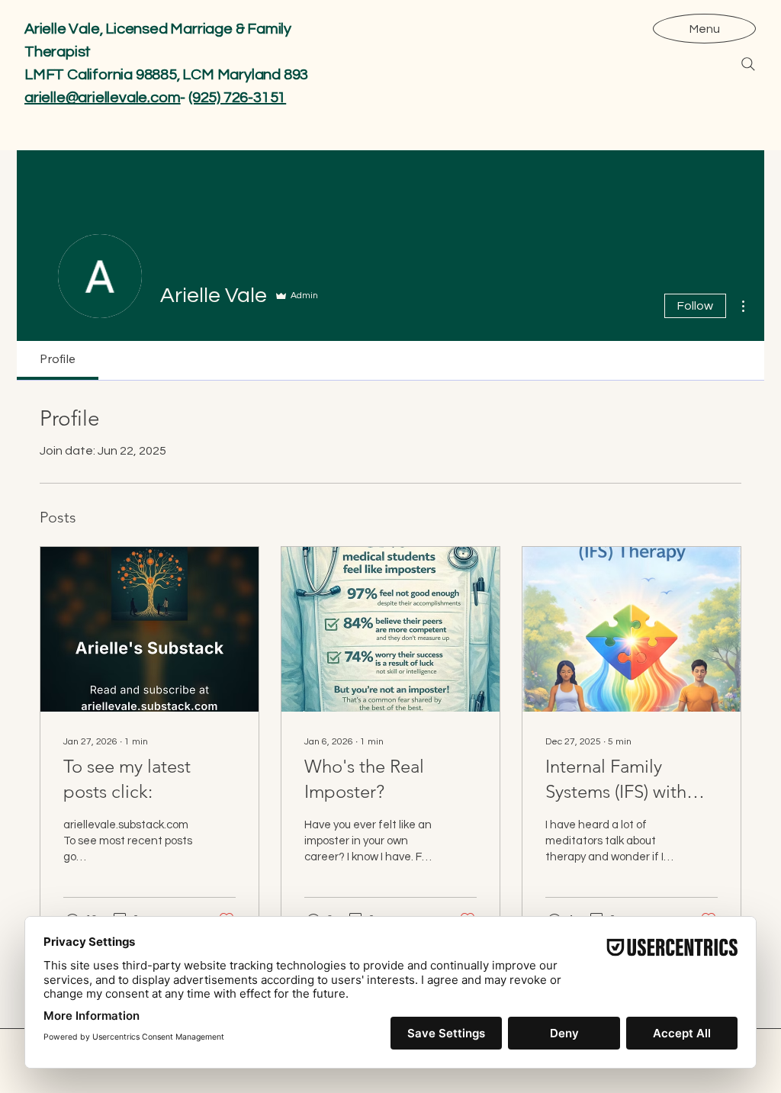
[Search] (748, 64)
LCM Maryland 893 (245, 74)
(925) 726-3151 (237, 97)
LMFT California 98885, (103, 74)
